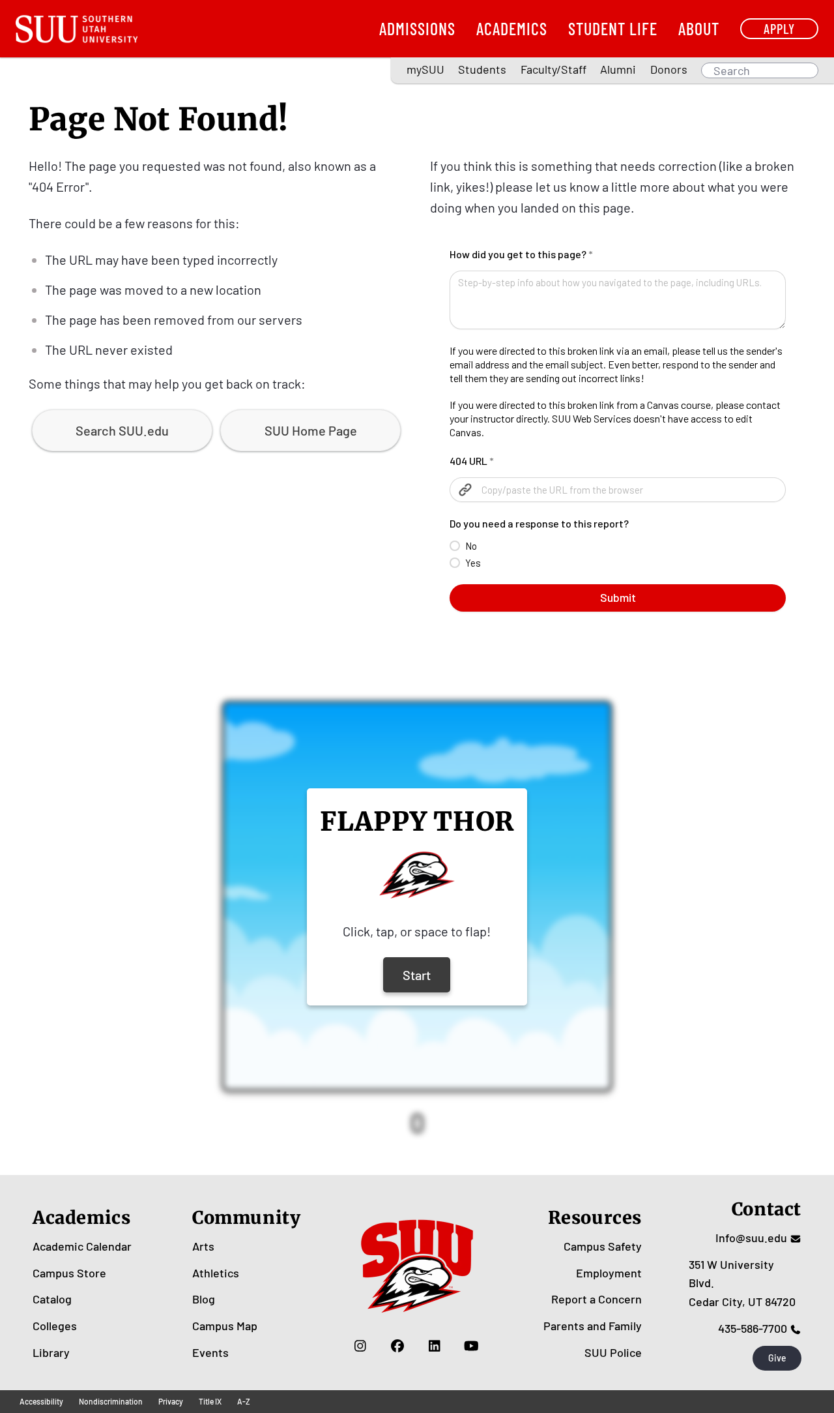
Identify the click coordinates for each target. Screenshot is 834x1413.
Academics (511, 28)
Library (51, 1352)
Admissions (417, 28)
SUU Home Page (311, 430)
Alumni (618, 69)
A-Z (243, 1401)
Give (777, 1357)
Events (210, 1352)
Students (482, 69)
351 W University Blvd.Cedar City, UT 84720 (742, 1283)
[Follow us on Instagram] (360, 1345)
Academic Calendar (82, 1246)
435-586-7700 (752, 1328)
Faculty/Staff (553, 69)
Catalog (52, 1299)
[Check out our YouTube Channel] (471, 1345)
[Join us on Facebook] (397, 1345)
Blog (203, 1299)
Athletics (215, 1273)
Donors (668, 69)
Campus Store (69, 1273)
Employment (609, 1273)
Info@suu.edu (751, 1237)
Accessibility (41, 1401)
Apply (779, 28)
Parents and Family (592, 1325)
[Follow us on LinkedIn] (434, 1345)
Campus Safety (603, 1246)
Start (417, 975)
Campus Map (224, 1325)
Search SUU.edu (122, 430)
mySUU (425, 69)
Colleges (55, 1325)
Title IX (210, 1401)
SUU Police (613, 1352)
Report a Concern (596, 1299)
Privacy (170, 1401)
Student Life (612, 28)
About (698, 28)
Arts (203, 1246)
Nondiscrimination (111, 1401)
